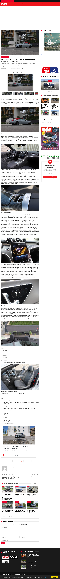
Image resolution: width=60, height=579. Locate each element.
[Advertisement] (30, 16)
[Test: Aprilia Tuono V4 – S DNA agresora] (7, 505)
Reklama (20, 0)
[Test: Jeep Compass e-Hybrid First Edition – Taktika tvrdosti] (20, 490)
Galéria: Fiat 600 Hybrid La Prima (30, 476)
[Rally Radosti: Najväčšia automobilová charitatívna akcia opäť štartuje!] (23, 555)
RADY (30, 4)
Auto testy (3, 57)
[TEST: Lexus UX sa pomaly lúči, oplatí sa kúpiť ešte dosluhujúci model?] (20, 505)
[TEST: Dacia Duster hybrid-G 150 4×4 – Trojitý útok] (32, 505)
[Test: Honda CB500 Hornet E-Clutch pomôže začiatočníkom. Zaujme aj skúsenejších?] (7, 490)
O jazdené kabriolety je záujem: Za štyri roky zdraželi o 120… (32, 561)
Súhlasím (55, 577)
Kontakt (24, 0)
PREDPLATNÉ (35, 4)
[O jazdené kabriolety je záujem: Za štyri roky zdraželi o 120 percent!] (23, 561)
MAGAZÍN (21, 4)
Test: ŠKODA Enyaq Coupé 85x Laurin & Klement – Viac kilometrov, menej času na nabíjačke (10, 477)
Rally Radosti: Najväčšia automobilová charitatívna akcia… (33, 555)
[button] (10, 93)
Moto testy (5, 502)
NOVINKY (15, 4)
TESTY (26, 4)
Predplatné (16, 0)
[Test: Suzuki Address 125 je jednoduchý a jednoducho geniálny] (32, 490)
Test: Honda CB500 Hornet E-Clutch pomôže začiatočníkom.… (32, 566)
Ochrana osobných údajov (7, 574)
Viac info (44, 577)
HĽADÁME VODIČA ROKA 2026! (47, 4)
